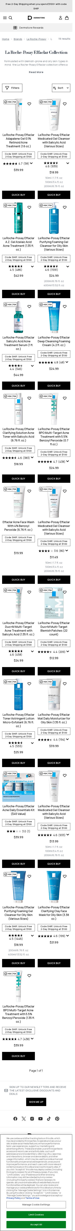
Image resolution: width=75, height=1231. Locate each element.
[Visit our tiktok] (49, 1119)
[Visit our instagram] (32, 1119)
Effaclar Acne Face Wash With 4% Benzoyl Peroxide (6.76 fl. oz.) (18, 526)
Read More (36, 72)
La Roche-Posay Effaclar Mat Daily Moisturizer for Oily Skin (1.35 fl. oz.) (54, 718)
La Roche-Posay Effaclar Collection (36, 52)
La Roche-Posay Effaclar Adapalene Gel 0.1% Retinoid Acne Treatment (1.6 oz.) (18, 140)
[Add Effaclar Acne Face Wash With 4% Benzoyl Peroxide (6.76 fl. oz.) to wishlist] (29, 491)
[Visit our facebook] (15, 1119)
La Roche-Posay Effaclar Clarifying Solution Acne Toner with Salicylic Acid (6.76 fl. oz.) (18, 434)
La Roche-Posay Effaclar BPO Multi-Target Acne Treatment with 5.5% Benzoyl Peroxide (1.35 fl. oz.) (18, 1014)
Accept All (36, 1224)
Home (5, 39)
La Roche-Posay (36, 39)
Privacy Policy (13, 1198)
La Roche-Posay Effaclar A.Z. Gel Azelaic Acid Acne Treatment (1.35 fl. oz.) (18, 243)
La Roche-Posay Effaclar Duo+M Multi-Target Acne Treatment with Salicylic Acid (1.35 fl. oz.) (18, 628)
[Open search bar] (10, 17)
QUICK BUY (18, 194)
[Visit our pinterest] (57, 1119)
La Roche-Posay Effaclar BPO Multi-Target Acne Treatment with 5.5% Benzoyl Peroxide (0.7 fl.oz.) (54, 436)
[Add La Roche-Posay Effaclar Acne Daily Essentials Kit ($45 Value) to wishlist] (29, 775)
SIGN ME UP (36, 1101)
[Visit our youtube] (40, 1119)
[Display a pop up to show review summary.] (32, 164)
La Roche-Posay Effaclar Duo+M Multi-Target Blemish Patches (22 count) (54, 628)
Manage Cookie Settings (36, 1204)
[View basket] (67, 17)
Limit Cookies (36, 1214)
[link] (60, 17)
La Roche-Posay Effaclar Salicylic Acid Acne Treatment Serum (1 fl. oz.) (18, 343)
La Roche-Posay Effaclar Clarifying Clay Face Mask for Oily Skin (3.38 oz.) (54, 913)
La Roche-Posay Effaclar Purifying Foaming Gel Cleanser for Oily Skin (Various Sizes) (54, 243)
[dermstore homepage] (36, 18)
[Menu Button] (4, 17)
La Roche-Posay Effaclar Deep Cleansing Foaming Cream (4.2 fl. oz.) (54, 341)
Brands (18, 39)
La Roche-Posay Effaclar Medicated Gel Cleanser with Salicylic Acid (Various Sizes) (54, 140)
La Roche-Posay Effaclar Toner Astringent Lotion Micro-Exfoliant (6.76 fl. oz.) (18, 720)
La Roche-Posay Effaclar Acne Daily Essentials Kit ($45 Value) (18, 810)
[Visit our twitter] (24, 1119)
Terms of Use (32, 1198)
